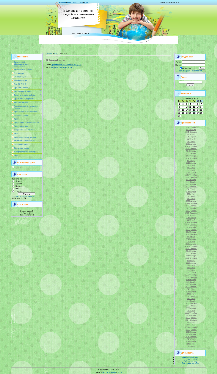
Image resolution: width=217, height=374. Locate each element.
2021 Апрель (191, 291)
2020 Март (191, 260)
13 (198, 107)
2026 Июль (191, 346)
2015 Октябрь (191, 149)
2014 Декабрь (191, 127)
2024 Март (191, 322)
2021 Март (191, 289)
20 (198, 110)
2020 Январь (191, 256)
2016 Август (191, 172)
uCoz (120, 372)
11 (190, 107)
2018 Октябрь (191, 225)
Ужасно (18, 191)
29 (179, 116)
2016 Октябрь (191, 177)
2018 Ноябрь (191, 227)
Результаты (16, 196)
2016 (56, 53)
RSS (86, 2)
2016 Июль (191, 170)
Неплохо (18, 186)
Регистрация (72, 2)
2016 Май (191, 165)
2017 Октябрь (191, 206)
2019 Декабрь (191, 253)
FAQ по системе (190, 361)
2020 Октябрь (191, 277)
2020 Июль (191, 270)
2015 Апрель (191, 137)
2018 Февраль (191, 213)
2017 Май (191, 194)
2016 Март (191, 161)
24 (187, 113)
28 (201, 113)
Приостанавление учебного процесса (66, 65)
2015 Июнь (191, 141)
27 (198, 113)
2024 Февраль (191, 320)
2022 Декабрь (191, 306)
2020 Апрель (191, 263)
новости (17, 167)
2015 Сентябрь (191, 146)
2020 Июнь (191, 268)
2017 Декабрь (191, 211)
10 (187, 107)
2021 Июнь (191, 296)
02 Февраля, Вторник (55, 60)
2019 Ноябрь (191, 251)
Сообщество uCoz (190, 359)
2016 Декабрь (191, 182)
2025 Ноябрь (191, 334)
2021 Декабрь (191, 301)
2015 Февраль (191, 132)
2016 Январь (191, 156)
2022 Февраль (191, 303)
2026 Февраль (191, 337)
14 (201, 107)
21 (201, 110)
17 (187, 110)
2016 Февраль (191, 158)
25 (190, 113)
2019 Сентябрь (191, 246)
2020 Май (191, 265)
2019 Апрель (191, 239)
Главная (62, 2)
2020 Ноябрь (191, 280)
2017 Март (191, 189)
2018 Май (191, 220)
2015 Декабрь (191, 153)
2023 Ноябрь (191, 315)
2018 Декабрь (191, 230)
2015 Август (191, 144)
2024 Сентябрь (191, 327)
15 (179, 110)
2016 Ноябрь (191, 180)
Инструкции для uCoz (190, 363)
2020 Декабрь (191, 282)
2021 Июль (191, 299)
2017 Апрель (191, 191)
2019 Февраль (191, 234)
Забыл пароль (184, 71)
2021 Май (191, 294)
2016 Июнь (191, 168)
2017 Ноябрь (191, 208)
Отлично (18, 181)
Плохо (17, 189)
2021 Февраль (191, 287)
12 (194, 107)
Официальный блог (190, 357)
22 (179, 113)
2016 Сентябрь (191, 175)
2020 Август (191, 272)
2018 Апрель (191, 218)
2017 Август (191, 201)
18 (190, 110)
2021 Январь (191, 284)
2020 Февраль (191, 258)
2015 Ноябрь (191, 151)
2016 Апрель (191, 163)
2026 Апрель (191, 341)
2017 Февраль (191, 187)
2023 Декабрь (191, 318)
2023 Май (191, 310)
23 (183, 113)
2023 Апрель (191, 308)
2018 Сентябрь (191, 222)
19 (194, 110)
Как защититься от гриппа (61, 67)
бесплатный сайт (109, 372)
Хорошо (18, 184)
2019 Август (191, 244)
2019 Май (191, 241)
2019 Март (191, 237)
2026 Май (191, 344)
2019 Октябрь (191, 249)
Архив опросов (28, 196)
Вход (81, 2)
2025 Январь (191, 332)
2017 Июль (191, 199)
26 (194, 113)
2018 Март (191, 215)
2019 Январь (191, 232)
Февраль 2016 (190, 98)
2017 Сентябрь (191, 203)
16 (183, 110)
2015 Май (191, 139)
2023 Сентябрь (191, 313)
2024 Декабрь (191, 330)
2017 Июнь (191, 196)
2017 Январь (191, 184)
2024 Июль (191, 325)
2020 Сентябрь (191, 275)
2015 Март (191, 134)
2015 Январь (191, 130)
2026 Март (191, 339)
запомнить (186, 68)
